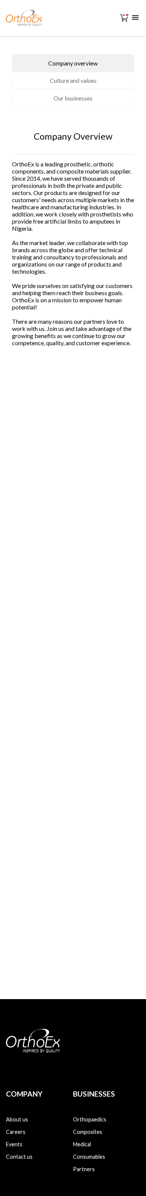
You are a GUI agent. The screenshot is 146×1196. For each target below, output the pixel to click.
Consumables (89, 1156)
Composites (87, 1132)
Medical (82, 1144)
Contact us (19, 1156)
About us (17, 1119)
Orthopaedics (89, 1119)
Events (14, 1144)
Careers (15, 1132)
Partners (84, 1169)
